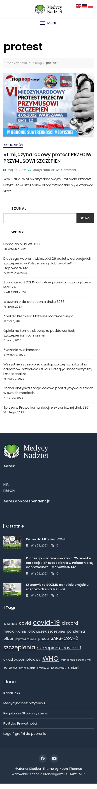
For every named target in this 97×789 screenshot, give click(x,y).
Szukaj (19, 208)
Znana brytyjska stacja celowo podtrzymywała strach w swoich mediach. (48, 390)
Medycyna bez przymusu (24, 703)
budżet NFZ (10, 624)
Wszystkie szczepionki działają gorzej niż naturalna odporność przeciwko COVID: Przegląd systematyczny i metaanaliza (47, 369)
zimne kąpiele (27, 668)
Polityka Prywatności (20, 723)
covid (25, 623)
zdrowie (10, 667)
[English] (79, 6)
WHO (50, 658)
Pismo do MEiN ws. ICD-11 (23, 244)
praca (43, 638)
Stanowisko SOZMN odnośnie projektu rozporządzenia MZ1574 (47, 284)
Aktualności (13, 145)
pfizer (8, 638)
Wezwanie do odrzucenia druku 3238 (34, 301)
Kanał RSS (11, 692)
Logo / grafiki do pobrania (24, 733)
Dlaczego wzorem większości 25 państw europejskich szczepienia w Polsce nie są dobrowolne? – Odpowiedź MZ (47, 263)
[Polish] (91, 6)
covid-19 (46, 622)
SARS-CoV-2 (64, 638)
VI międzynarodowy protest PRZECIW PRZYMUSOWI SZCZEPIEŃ (47, 157)
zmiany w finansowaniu (51, 668)
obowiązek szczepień (46, 631)
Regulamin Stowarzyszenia (25, 713)
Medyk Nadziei (43, 170)
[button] (48, 23)
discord (70, 623)
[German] (85, 6)
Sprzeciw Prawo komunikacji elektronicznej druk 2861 (46, 407)
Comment (68, 170)
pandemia (76, 631)
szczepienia (19, 647)
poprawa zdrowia (25, 639)
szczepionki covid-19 (59, 648)
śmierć (73, 667)
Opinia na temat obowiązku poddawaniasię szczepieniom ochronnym (39, 333)
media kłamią (14, 631)
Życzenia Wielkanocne (22, 349)
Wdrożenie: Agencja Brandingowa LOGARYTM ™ (48, 774)
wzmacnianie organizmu (76, 660)
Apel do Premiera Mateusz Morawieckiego (38, 316)
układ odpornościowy (21, 659)
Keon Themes (71, 768)
